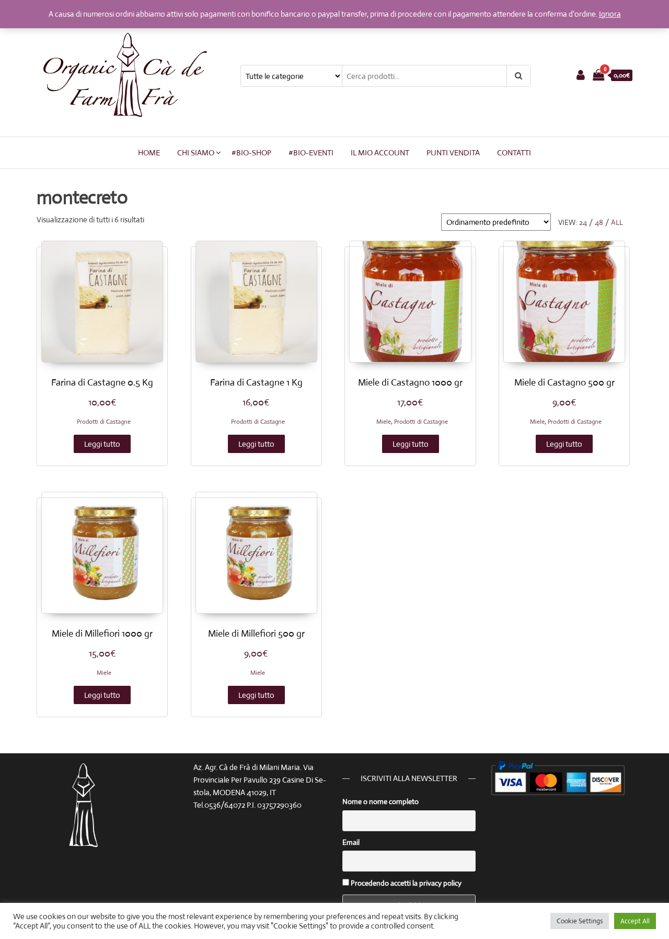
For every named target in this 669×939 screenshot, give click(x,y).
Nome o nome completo (380, 801)
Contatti (514, 152)
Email (351, 842)
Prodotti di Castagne (104, 421)
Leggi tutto (102, 444)
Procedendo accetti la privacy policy (405, 883)
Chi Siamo (195, 152)
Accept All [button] (635, 921)
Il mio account (380, 152)
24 (583, 222)
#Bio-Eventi (311, 152)
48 (599, 222)
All (617, 222)
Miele (383, 421)
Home (149, 152)
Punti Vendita (453, 152)
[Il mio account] (580, 75)
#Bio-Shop (251, 152)
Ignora (610, 14)
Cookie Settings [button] (580, 921)
